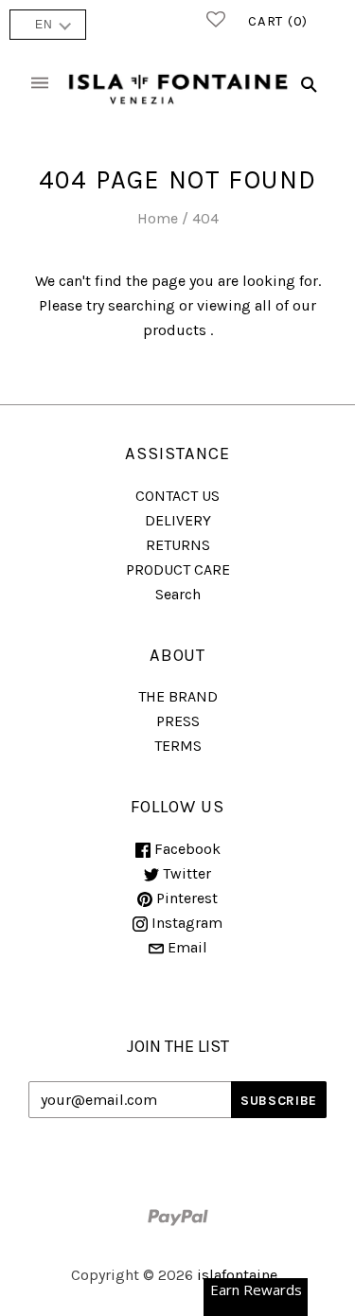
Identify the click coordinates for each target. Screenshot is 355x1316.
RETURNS (178, 545)
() (278, 20)
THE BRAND (178, 696)
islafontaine (237, 1275)
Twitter (185, 873)
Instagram (185, 923)
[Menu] (39, 84)
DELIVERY (178, 520)
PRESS (178, 721)
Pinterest (185, 898)
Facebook (186, 849)
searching (141, 305)
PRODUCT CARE (178, 569)
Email (185, 947)
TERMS (178, 746)
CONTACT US (177, 496)
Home (157, 218)
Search (178, 594)
